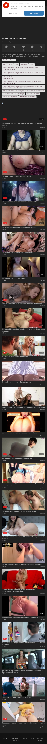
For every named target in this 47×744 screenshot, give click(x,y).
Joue (10, 64)
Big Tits (12, 60)
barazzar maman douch (27, 97)
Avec (16, 64)
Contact (25, 738)
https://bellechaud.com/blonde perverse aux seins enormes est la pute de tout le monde (23, 73)
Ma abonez (34, 13)
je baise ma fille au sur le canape (13, 94)
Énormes (24, 64)
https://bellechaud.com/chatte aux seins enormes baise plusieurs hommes (20, 68)
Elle (4, 64)
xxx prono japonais (33, 94)
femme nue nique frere (10, 97)
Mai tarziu (13, 13)
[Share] (41, 46)
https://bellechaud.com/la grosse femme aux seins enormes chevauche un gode (22, 82)
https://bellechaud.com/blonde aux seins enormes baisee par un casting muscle (23, 77)
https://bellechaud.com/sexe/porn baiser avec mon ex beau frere (23, 91)
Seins (31, 64)
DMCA (32, 738)
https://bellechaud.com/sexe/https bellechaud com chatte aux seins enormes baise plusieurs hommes (22, 87)
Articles (5, 738)
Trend (5, 60)
